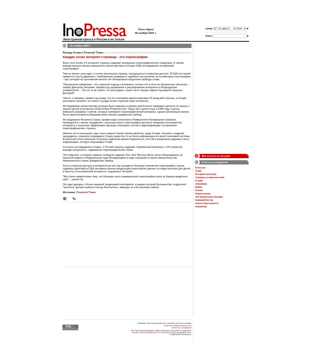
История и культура (205, 174)
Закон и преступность (207, 203)
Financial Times (86, 192)
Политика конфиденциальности (177, 325)
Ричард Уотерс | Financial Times (83, 52)
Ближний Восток (204, 200)
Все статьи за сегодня (216, 155)
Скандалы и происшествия (209, 177)
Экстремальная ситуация (209, 197)
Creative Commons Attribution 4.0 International (151, 332)
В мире (199, 180)
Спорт (198, 171)
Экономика (201, 184)
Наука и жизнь (203, 193)
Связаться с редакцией (181, 328)
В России (200, 167)
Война (198, 187)
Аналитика (201, 206)
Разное (199, 190)
